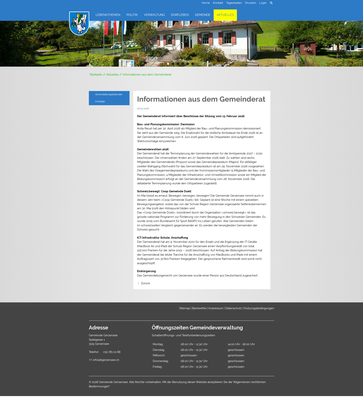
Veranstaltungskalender (109, 94)
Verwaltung (154, 15)
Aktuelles (225, 15)
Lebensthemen (108, 15)
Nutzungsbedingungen (259, 308)
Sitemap (184, 308)
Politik (132, 15)
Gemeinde (202, 15)
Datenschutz (233, 308)
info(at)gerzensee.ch (106, 360)
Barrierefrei (199, 308)
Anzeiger (100, 101)
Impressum (216, 308)
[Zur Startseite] (79, 23)
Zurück (145, 283)
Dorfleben (180, 15)
